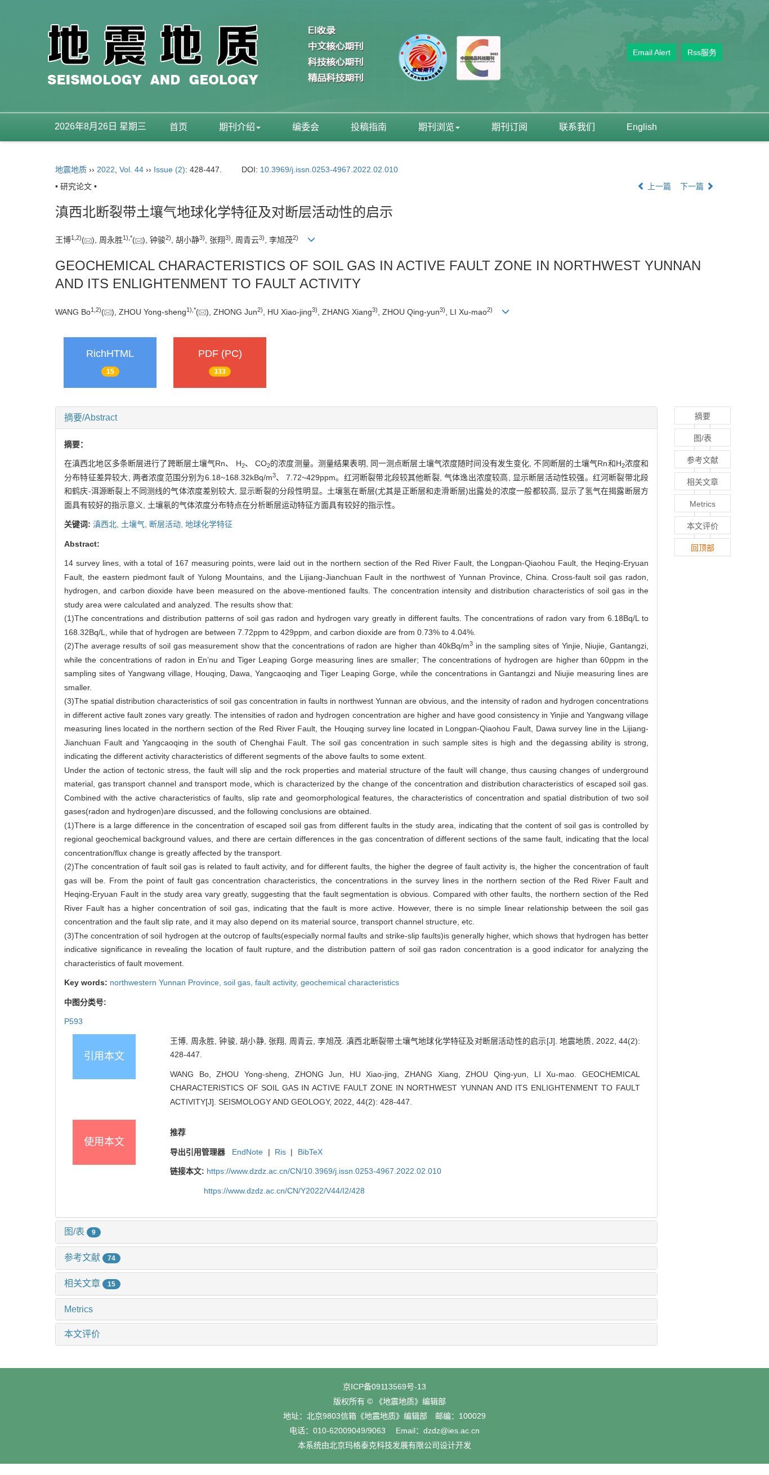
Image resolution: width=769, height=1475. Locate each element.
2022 (106, 169)
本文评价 (82, 1334)
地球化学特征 (209, 524)
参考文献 (89, 1257)
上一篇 (658, 186)
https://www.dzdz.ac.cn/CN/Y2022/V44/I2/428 (284, 1190)
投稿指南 (369, 127)
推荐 (178, 1132)
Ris (280, 1151)
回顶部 (702, 547)
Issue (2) (169, 169)
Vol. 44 (131, 169)
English (642, 127)
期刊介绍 (237, 127)
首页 (178, 127)
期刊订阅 (509, 127)
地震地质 (71, 169)
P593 (73, 1021)
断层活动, (167, 524)
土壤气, (135, 524)
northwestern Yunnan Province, (166, 982)
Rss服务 (702, 52)
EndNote (247, 1151)
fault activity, (278, 982)
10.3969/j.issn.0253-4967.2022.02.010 (329, 169)
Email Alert (651, 52)
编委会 (305, 127)
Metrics (78, 1309)
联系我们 (577, 127)
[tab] (356, 417)
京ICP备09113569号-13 (384, 1386)
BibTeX (310, 1151)
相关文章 (89, 1283)
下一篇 (693, 186)
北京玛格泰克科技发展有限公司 (384, 1445)
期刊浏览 (436, 127)
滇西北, (107, 524)
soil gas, (239, 982)
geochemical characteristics (350, 982)
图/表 (80, 1231)
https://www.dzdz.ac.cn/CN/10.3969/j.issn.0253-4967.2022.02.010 (324, 1170)
